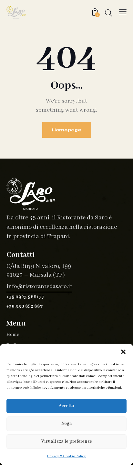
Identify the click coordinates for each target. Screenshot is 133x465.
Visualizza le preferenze (66, 441)
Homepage (66, 130)
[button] (123, 352)
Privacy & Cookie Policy (66, 456)
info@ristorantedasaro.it (39, 286)
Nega (66, 423)
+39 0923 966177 (25, 297)
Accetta (66, 406)
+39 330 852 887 (24, 306)
